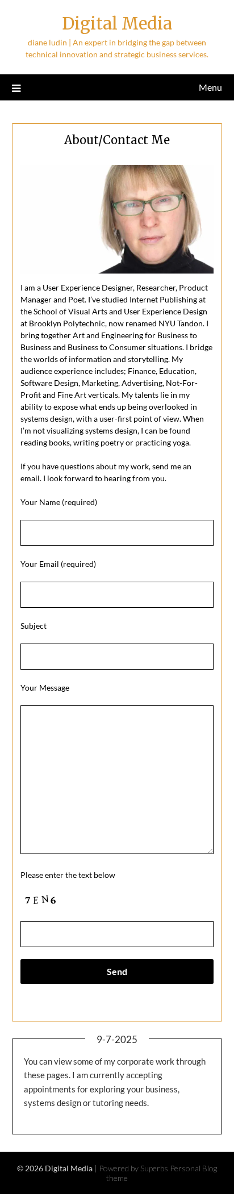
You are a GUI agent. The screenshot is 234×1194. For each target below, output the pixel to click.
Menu (210, 87)
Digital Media (117, 23)
